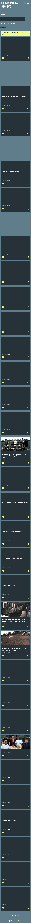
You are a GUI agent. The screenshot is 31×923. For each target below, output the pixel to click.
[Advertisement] (15, 73)
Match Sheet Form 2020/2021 (9, 18)
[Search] (25, 3)
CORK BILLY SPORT (9, 4)
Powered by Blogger (16, 921)
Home (21, 18)
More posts (15, 915)
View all (4, 34)
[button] (28, 58)
